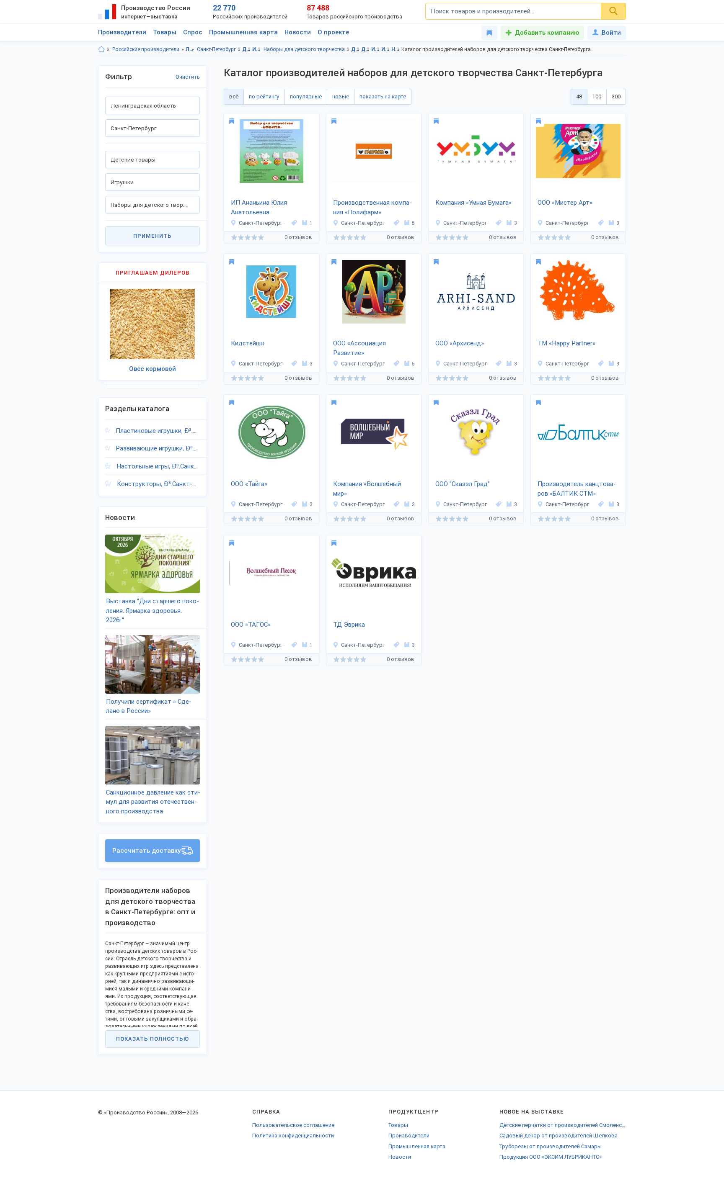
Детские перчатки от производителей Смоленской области (562, 1125)
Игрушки (256, 49)
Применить (152, 236)
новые (340, 96)
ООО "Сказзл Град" (462, 484)
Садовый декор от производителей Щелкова (558, 1135)
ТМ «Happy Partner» (566, 343)
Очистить (188, 77)
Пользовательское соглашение (293, 1125)
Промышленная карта (243, 32)
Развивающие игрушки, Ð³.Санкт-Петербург (158, 448)
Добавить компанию (547, 32)
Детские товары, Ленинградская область (355, 49)
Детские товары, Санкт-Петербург (365, 49)
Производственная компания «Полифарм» (372, 207)
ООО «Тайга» (249, 484)
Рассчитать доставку (146, 850)
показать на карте (382, 96)
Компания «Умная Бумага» (473, 202)
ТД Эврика (349, 624)
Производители (122, 32)
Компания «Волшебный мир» (367, 488)
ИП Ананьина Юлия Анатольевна (259, 207)
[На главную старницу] (101, 49)
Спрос (192, 32)
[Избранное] (489, 33)
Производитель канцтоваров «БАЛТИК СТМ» (577, 488)
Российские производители (145, 49)
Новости (297, 32)
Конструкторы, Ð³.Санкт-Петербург (158, 484)
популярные (306, 96)
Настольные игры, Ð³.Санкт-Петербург (158, 466)
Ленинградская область (190, 49)
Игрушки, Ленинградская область (375, 49)
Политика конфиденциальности (293, 1135)
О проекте (333, 32)
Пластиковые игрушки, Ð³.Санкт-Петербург (158, 431)
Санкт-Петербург (216, 49)
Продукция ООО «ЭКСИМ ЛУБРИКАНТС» (550, 1157)
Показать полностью (152, 1039)
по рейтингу (264, 96)
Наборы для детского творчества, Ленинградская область (395, 49)
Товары (164, 32)
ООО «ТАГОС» (251, 624)
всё (233, 96)
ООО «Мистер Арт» (565, 202)
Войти (611, 32)
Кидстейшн (247, 343)
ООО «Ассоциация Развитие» (359, 348)
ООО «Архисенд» (459, 343)
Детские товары (246, 49)
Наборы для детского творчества (304, 49)
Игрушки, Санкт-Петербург (385, 49)
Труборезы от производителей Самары (550, 1146)
